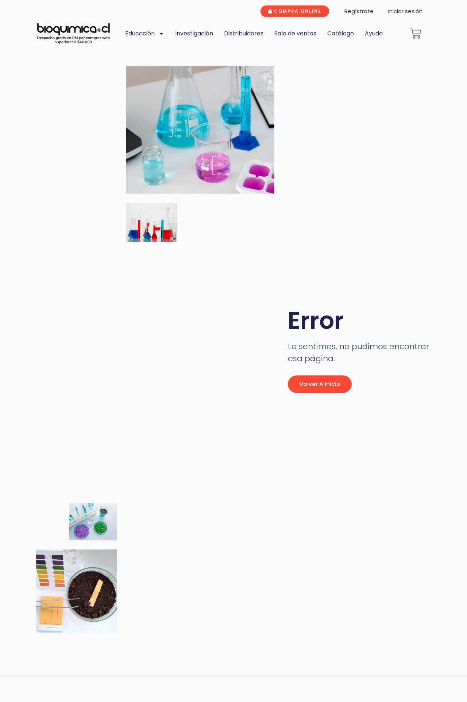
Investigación (194, 33)
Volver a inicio (319, 384)
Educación (140, 33)
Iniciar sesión (405, 11)
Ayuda (374, 33)
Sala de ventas (295, 33)
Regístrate (359, 11)
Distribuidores (243, 33)
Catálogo (340, 33)
